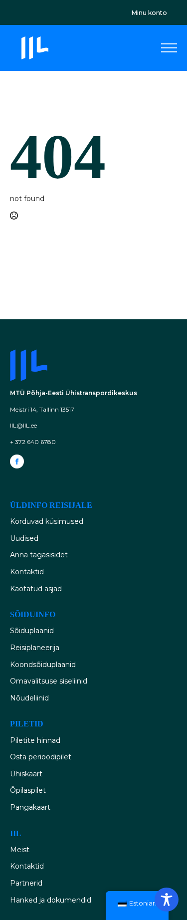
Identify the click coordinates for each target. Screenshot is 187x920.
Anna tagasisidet (39, 554)
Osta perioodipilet (40, 756)
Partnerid (26, 883)
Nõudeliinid (29, 697)
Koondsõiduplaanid (43, 664)
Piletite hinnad (35, 740)
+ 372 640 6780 (33, 442)
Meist (19, 849)
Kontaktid (27, 571)
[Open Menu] (169, 48)
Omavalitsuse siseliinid (48, 681)
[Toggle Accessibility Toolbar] (167, 900)
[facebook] (17, 461)
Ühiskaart (26, 773)
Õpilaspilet (28, 790)
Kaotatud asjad (36, 588)
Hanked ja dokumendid (50, 900)
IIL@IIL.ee (23, 425)
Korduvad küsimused (46, 521)
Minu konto (149, 12)
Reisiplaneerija (34, 647)
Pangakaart (30, 807)
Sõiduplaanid (32, 630)
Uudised (24, 538)
